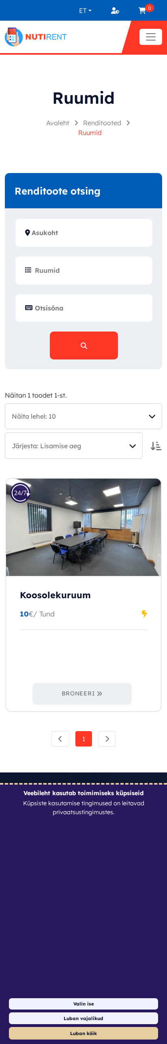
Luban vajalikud (83, 1018)
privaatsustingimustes (83, 812)
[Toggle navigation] (150, 37)
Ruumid (90, 132)
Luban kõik (83, 1033)
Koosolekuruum (55, 595)
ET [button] (83, 10)
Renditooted (103, 123)
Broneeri (78, 693)
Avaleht (58, 123)
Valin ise (83, 1004)
